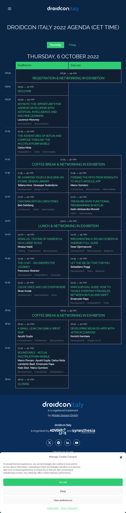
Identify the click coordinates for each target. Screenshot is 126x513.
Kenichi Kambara (80, 336)
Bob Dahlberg (25, 205)
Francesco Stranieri (28, 270)
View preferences (63, 500)
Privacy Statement (69, 508)
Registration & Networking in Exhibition (68, 78)
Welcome (24, 91)
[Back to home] (63, 8)
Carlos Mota (24, 147)
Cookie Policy (53, 508)
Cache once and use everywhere (42, 287)
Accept (63, 482)
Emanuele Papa (79, 298)
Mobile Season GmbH (65, 415)
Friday (72, 44)
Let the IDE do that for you (90, 263)
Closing (23, 384)
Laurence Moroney (28, 119)
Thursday (55, 44)
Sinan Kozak (25, 291)
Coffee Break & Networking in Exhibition (68, 164)
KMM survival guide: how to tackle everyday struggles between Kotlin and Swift (91, 291)
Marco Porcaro (26, 360)
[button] (121, 457)
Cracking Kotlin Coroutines (38, 201)
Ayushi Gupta (25, 336)
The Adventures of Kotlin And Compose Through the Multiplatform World (39, 139)
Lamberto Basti (26, 364)
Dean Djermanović (81, 246)
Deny (63, 491)
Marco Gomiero (79, 185)
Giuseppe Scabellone (45, 185)
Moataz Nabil (25, 246)
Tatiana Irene (25, 185)
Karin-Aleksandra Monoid (85, 209)
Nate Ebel (23, 367)
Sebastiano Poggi (80, 266)
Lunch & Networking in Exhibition (68, 226)
